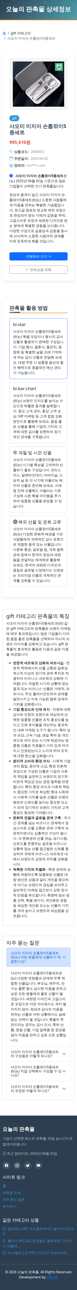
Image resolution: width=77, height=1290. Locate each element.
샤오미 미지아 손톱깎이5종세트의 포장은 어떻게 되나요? (35, 1088)
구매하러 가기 (37, 256)
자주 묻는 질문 (14, 1199)
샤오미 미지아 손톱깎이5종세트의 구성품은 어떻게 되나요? (35, 1053)
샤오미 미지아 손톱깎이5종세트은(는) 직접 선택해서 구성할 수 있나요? (36, 1071)
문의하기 (9, 1206)
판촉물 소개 (12, 1192)
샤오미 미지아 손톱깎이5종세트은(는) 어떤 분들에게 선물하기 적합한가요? (36, 957)
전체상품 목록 (40, 269)
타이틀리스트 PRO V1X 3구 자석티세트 (37, 1252)
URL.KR (52, 1277)
